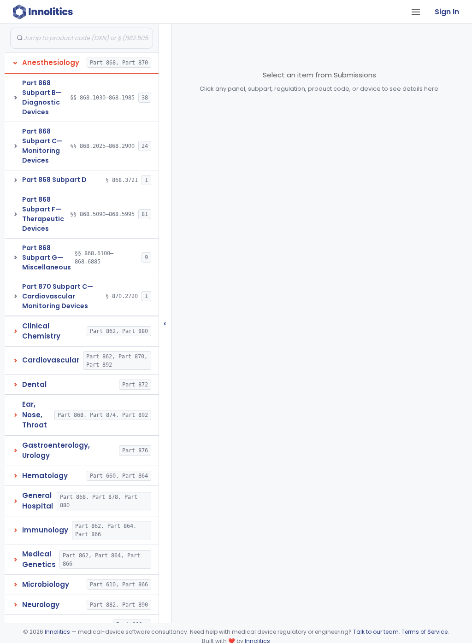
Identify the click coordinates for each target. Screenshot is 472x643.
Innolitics (57, 632)
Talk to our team (376, 632)
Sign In (447, 11)
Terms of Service (424, 632)
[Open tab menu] (416, 12)
